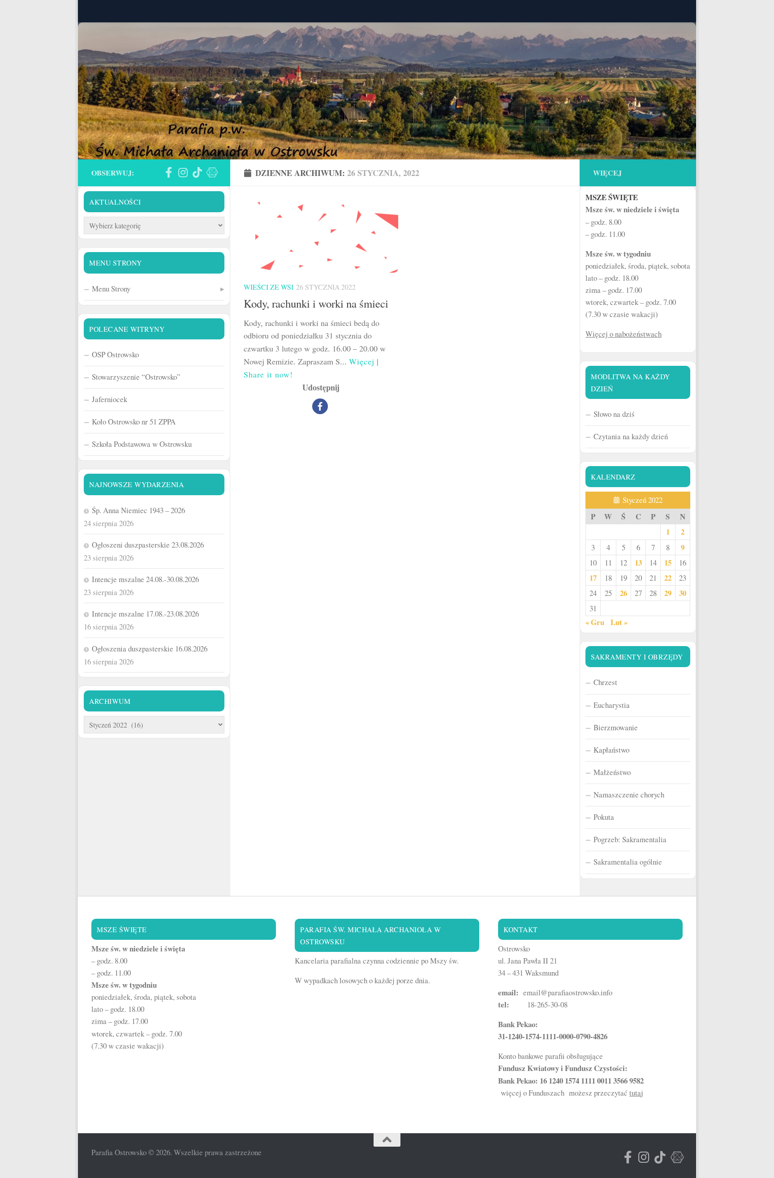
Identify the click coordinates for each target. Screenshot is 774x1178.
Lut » (619, 622)
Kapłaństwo (611, 750)
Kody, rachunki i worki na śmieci (316, 303)
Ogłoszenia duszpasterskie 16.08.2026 (149, 648)
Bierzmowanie (615, 727)
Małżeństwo (612, 772)
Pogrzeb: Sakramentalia (629, 839)
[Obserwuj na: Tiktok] (197, 172)
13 (638, 562)
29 (667, 593)
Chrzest (605, 682)
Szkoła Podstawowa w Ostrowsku (142, 444)
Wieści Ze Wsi (268, 286)
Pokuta (603, 817)
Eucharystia (611, 705)
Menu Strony (111, 288)
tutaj (636, 1093)
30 (682, 593)
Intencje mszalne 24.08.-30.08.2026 (145, 579)
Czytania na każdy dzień (630, 436)
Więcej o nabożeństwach (623, 334)
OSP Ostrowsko (115, 354)
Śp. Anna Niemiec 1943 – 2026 (138, 510)
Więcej (361, 361)
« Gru (594, 622)
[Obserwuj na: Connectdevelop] (211, 172)
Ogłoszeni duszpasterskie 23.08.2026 (148, 545)
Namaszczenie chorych (628, 794)
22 (667, 577)
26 (623, 593)
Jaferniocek (109, 399)
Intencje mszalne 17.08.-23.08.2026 (145, 613)
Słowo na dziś (614, 414)
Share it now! (268, 374)
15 (667, 562)
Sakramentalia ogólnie (627, 862)
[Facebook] (320, 406)
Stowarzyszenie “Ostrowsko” (136, 377)
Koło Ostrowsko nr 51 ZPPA (134, 421)
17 (593, 577)
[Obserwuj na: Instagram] (182, 172)
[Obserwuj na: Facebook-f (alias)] (168, 172)
